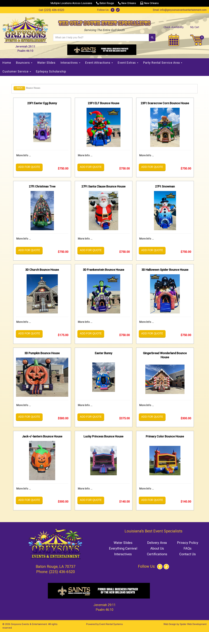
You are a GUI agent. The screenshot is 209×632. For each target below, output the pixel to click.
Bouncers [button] (23, 62)
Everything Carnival (123, 548)
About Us (157, 548)
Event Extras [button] (127, 62)
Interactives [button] (69, 62)
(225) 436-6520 (54, 10)
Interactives (123, 554)
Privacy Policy (187, 543)
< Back (19, 88)
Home (6, 62)
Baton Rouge (106, 3)
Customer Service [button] (15, 71)
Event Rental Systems (111, 624)
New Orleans (128, 3)
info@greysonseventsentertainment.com (183, 9)
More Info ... (23, 155)
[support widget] (199, 624)
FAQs (188, 548)
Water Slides (46, 62)
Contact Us (187, 554)
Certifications (157, 554)
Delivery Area (157, 543)
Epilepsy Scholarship (51, 71)
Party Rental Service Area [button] (162, 62)
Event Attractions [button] (98, 62)
